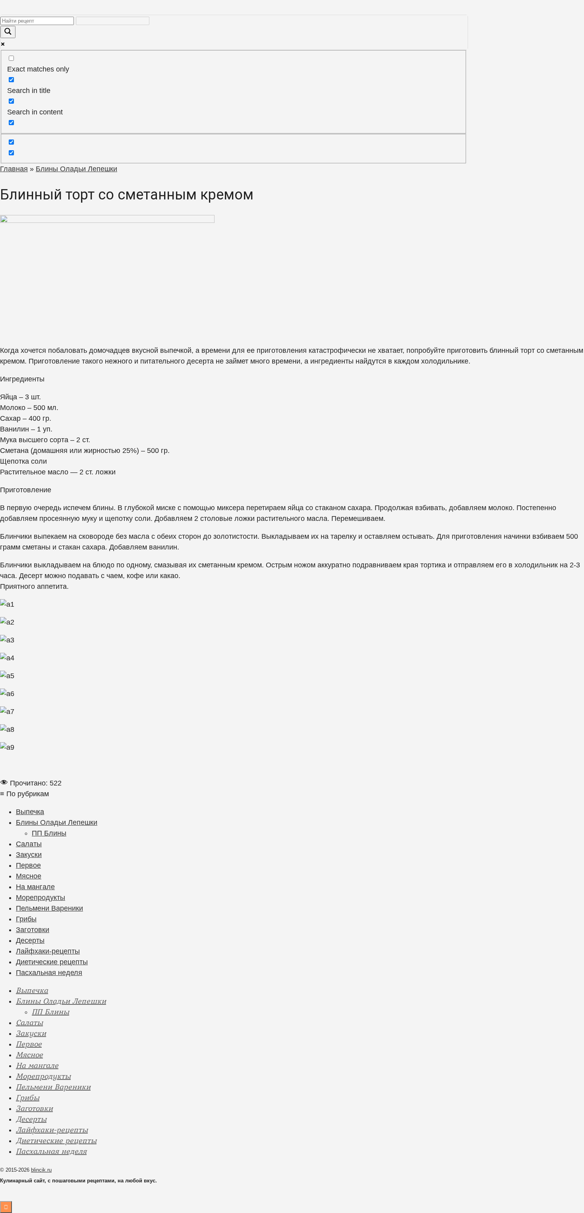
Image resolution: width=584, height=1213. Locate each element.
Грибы (26, 919)
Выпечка (30, 812)
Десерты (30, 940)
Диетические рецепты (52, 962)
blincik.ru (41, 1170)
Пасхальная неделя (49, 973)
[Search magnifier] (7, 32)
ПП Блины (49, 833)
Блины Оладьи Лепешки (56, 822)
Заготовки (32, 930)
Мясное (28, 876)
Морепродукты (40, 898)
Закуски (29, 855)
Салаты (29, 844)
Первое (28, 865)
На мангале (35, 887)
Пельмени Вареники (49, 908)
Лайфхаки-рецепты (48, 951)
